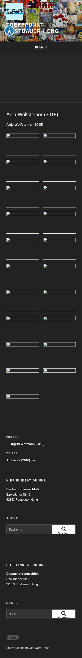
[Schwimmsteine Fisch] (59, 379)
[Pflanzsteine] (22, 144)
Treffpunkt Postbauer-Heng (32, 28)
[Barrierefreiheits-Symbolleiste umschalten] (9, 30)
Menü (43, 47)
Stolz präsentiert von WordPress (27, 648)
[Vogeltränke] (59, 301)
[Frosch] (22, 353)
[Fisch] (22, 249)
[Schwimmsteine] (59, 144)
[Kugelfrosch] (59, 171)
